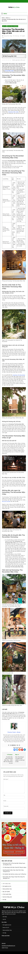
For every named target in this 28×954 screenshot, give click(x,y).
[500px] (19, 745)
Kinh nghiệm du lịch (7, 886)
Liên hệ (4, 919)
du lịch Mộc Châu (9, 70)
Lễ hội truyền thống (7, 894)
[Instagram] (10, 745)
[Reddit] (14, 745)
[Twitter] (17, 750)
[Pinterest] (12, 745)
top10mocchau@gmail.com (8, 945)
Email (4, 800)
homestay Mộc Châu (13, 111)
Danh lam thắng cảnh (7, 897)
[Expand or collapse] (24, 56)
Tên (4, 795)
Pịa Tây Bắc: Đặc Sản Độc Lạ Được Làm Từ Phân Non (14, 874)
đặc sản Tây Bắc (6, 501)
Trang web (5, 806)
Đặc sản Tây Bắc (6, 891)
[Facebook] (8, 745)
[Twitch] (15, 745)
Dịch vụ (4, 26)
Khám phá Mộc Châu (7, 889)
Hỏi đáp (4, 899)
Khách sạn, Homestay (12, 26)
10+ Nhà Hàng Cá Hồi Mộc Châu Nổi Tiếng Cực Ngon (14, 867)
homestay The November (19, 375)
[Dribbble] (17, 745)
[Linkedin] (25, 750)
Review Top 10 (6, 927)
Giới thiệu (5, 916)
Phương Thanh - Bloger (7, 36)
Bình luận (6, 779)
